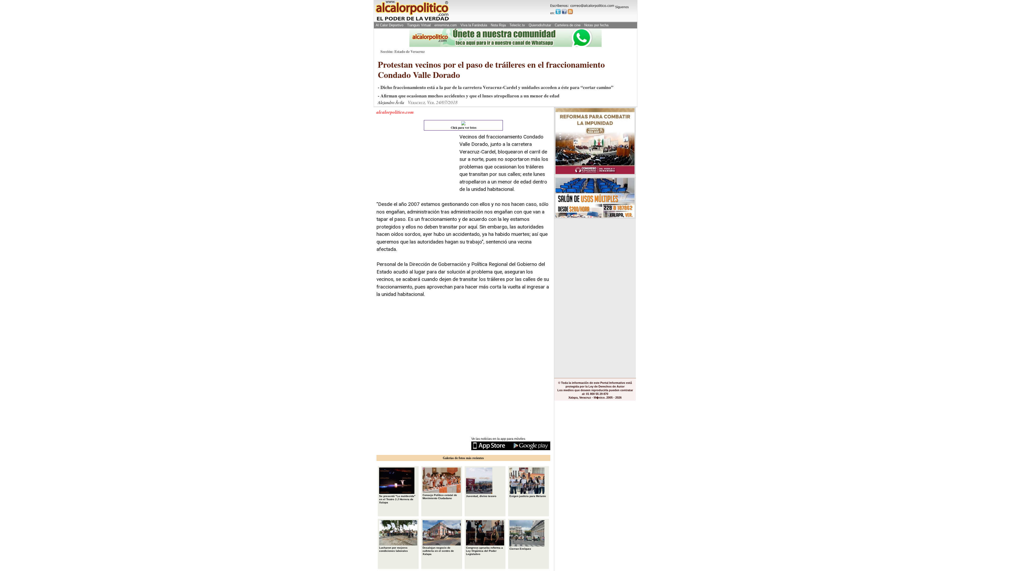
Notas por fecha (596, 25)
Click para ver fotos (463, 128)
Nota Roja (498, 25)
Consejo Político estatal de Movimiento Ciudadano (440, 497)
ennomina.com (445, 25)
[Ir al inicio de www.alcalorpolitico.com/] (412, 20)
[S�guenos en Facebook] (564, 11)
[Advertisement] (415, 166)
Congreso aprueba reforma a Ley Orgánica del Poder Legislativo (484, 550)
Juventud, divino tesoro (481, 496)
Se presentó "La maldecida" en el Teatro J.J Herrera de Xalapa (397, 499)
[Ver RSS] (570, 11)
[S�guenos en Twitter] (558, 11)
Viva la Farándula (473, 25)
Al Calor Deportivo (389, 25)
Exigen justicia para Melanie (527, 496)
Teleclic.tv (517, 25)
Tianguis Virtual (419, 25)
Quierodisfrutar (540, 25)
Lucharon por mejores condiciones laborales (393, 549)
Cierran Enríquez (520, 548)
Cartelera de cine (568, 25)
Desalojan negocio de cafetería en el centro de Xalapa (438, 550)
